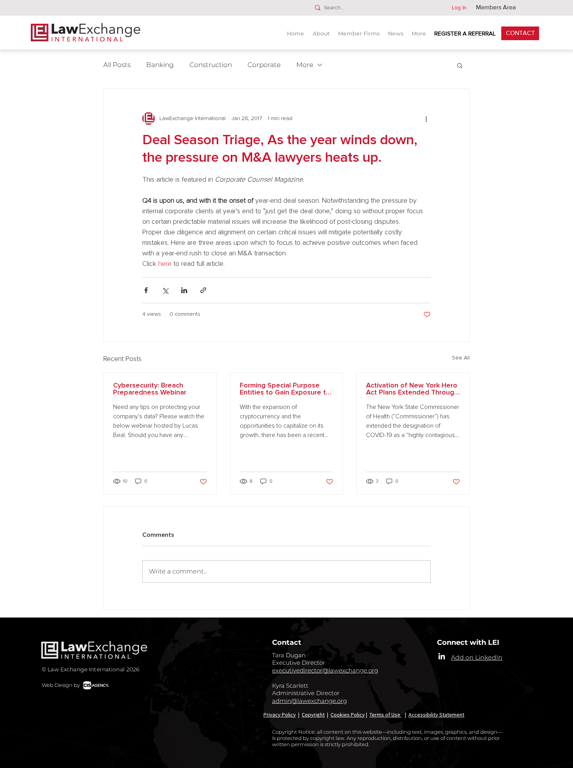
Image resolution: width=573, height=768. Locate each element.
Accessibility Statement (436, 714)
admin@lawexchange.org (309, 700)
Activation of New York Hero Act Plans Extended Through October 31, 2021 (412, 389)
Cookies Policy (348, 714)
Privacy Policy (280, 714)
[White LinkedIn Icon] (441, 656)
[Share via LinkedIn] (184, 290)
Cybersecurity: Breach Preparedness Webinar (149, 389)
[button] (397, 30)
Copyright (313, 714)
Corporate (264, 65)
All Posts (117, 65)
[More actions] (426, 118)
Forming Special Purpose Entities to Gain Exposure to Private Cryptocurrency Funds (285, 389)
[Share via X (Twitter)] (165, 290)
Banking (160, 65)
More (304, 65)
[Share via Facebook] (146, 290)
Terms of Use (385, 714)
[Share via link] (203, 290)
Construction (210, 65)
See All (461, 358)
